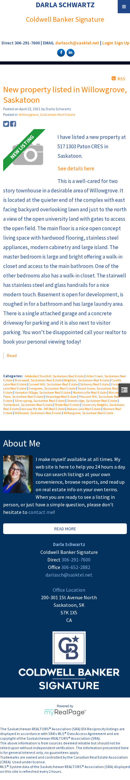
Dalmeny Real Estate (94, 384)
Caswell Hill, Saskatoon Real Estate (53, 384)
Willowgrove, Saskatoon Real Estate (47, 114)
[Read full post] (28, 154)
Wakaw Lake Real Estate (84, 409)
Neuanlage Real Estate (61, 397)
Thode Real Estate (67, 405)
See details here (75, 168)
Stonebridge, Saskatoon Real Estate (92, 401)
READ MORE (65, 529)
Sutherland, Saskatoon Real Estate (28, 405)
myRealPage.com (65, 712)
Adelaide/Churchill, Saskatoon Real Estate (55, 376)
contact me (40, 512)
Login (107, 43)
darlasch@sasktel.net (77, 43)
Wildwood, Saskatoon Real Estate (38, 413)
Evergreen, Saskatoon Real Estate (52, 388)
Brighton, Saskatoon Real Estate (87, 380)
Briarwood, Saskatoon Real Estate (38, 380)
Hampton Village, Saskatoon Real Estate (43, 392)
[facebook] (60, 52)
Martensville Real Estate (90, 392)
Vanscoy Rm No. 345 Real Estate (43, 409)
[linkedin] (69, 52)
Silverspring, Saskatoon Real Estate (40, 401)
